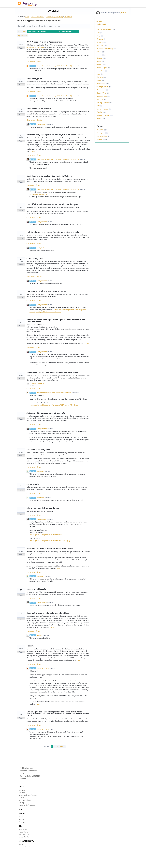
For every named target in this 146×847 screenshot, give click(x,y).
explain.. (30, 645)
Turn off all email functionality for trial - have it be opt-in (52, 204)
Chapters (100, 39)
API (98, 32)
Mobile (99, 80)
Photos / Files (101, 93)
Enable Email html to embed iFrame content (47, 291)
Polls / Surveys (102, 96)
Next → (62, 747)
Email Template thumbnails (39, 108)
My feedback (22, 35)
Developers (101, 133)
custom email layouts (36, 589)
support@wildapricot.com (38, 194)
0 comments (31, 217)
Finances (99, 58)
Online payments (102, 87)
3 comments (31, 424)
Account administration (104, 29)
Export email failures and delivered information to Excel (52, 372)
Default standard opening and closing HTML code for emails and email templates (56, 320)
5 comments (31, 92)
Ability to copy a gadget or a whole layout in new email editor (55, 134)
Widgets (99, 118)
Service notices (102, 136)
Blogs (98, 36)
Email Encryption (34, 78)
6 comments (31, 62)
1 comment (30, 185)
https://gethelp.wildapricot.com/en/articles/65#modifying (49, 541)
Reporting (100, 99)
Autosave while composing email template (46, 412)
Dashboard (100, 45)
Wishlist (100, 139)
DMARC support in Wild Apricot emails (44, 41)
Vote (21, 48)
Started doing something (54, 17)
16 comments (31, 276)
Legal (98, 74)
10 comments (31, 120)
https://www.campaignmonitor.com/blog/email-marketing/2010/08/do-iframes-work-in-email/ (58, 311)
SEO (98, 106)
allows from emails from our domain (43, 508)
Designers (100, 130)
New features (101, 83)
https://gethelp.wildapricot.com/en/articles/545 (46, 534)
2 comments (31, 467)
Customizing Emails (35, 258)
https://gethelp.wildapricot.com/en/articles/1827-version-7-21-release (53, 405)
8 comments (31, 155)
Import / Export (102, 67)
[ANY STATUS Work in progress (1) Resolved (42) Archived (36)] (70, 31)
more (33, 151)
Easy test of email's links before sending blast (48, 613)
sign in (123, 12)
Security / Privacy (103, 102)
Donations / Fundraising (105, 48)
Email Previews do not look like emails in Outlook (49, 175)
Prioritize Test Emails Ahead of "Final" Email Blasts (50, 548)
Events (99, 55)
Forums (99, 61)
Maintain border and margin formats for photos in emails (53, 232)
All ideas (99, 21)
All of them (68, 17)
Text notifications (102, 109)
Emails (39, 62)
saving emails (33, 484)
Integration (100, 71)
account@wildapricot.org (35, 47)
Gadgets (99, 64)
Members (100, 77)
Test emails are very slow (38, 449)
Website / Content (103, 115)
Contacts (100, 42)
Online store (101, 90)
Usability (100, 112)
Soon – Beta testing (37, 17)
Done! (27, 17)
